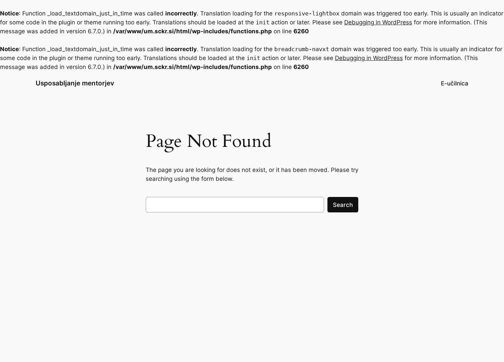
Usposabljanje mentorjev (75, 83)
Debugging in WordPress (378, 22)
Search (343, 204)
